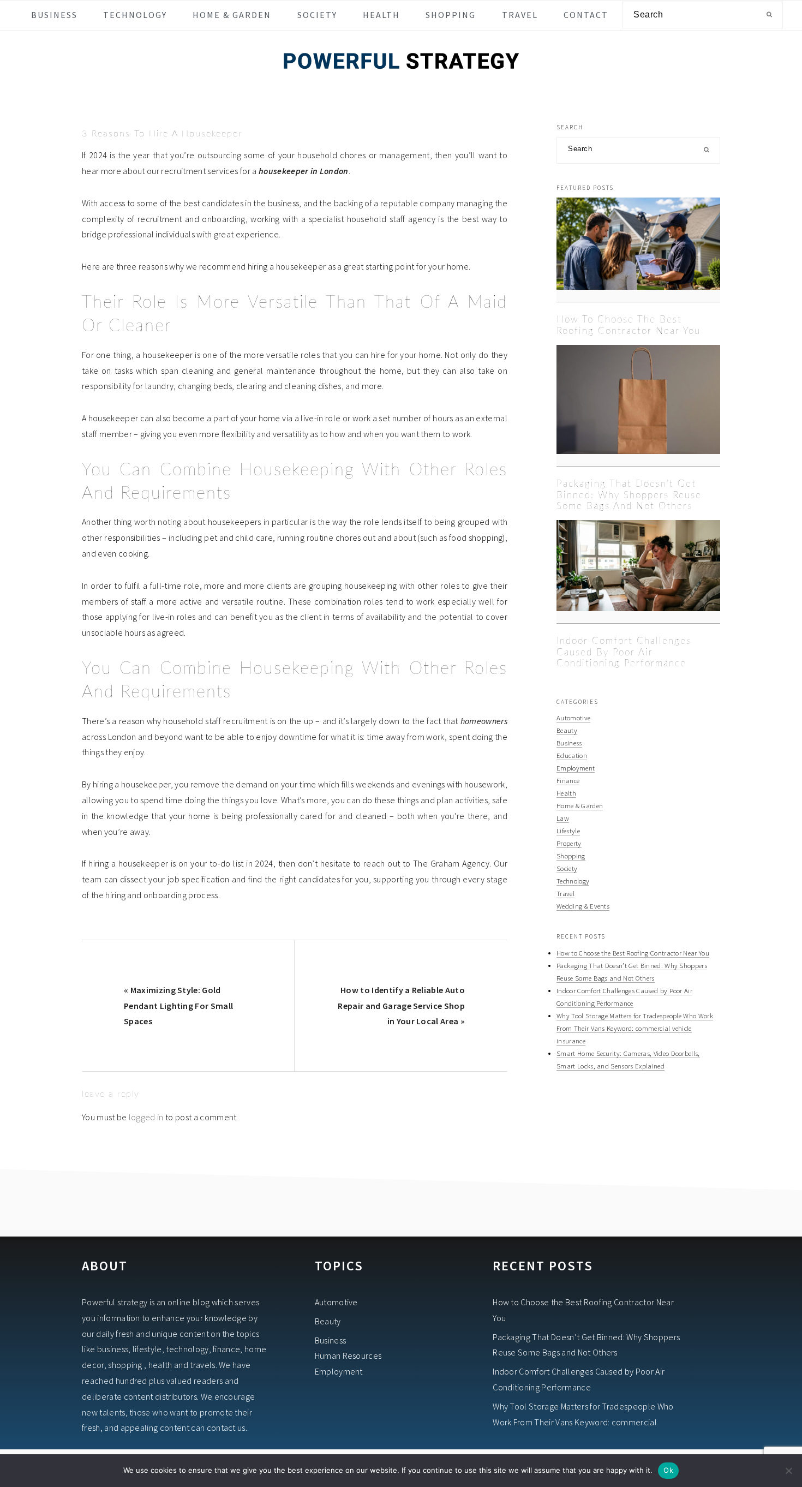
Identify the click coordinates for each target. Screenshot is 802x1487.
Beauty (566, 730)
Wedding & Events (582, 905)
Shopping (570, 855)
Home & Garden (579, 805)
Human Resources (348, 1355)
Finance (567, 780)
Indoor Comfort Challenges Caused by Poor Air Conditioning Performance (623, 652)
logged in (146, 1117)
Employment (575, 767)
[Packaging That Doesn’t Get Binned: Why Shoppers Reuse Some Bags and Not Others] (638, 406)
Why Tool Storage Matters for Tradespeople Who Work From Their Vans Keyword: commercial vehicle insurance (634, 1028)
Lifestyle (568, 830)
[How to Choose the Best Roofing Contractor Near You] (638, 250)
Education (571, 755)
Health (566, 793)
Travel (565, 893)
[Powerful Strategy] (401, 83)
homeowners (483, 720)
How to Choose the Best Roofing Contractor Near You (632, 952)
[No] (788, 1470)
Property (569, 843)
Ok (668, 1470)
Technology (572, 880)
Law (562, 818)
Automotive (573, 717)
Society (566, 868)
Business (569, 742)
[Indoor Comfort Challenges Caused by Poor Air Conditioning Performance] (638, 572)
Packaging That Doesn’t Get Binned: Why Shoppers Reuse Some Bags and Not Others (629, 495)
